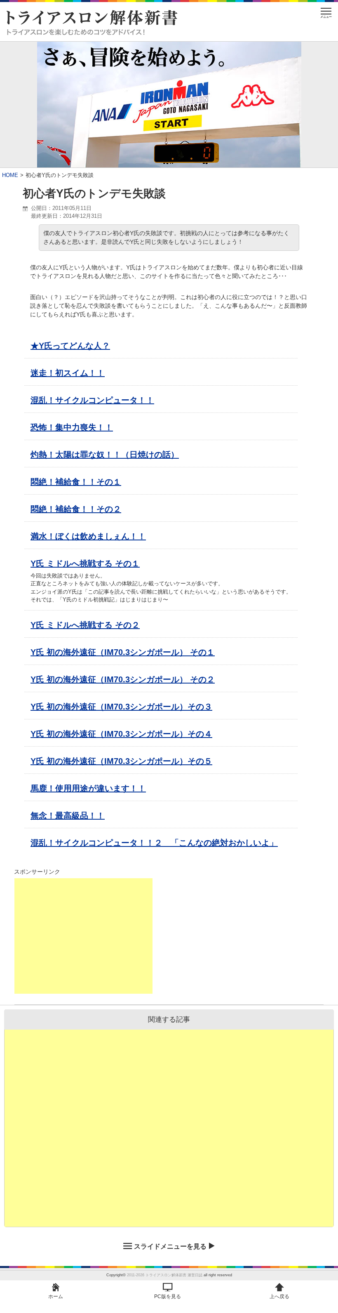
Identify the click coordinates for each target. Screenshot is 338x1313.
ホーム (55, 1296)
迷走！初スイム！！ (68, 372)
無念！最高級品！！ (68, 815)
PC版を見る (167, 1296)
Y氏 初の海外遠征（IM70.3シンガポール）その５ (121, 761)
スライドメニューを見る (170, 1246)
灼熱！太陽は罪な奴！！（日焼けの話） (105, 454)
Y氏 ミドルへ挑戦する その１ (85, 563)
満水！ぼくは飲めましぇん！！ (88, 536)
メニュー (326, 16)
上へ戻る (279, 1296)
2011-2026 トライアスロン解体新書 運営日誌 (164, 1275)
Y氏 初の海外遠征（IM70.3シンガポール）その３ (121, 706)
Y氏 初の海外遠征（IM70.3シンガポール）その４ (121, 733)
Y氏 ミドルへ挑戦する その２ (85, 624)
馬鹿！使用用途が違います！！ (88, 788)
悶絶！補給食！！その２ (76, 509)
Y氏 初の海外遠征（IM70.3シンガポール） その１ (123, 652)
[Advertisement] (83, 936)
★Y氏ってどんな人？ (70, 345)
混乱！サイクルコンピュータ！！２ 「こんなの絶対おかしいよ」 (154, 842)
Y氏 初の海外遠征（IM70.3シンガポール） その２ (123, 679)
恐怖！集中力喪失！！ (72, 427)
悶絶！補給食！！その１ (76, 481)
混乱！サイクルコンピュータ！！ (92, 400)
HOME (10, 175)
